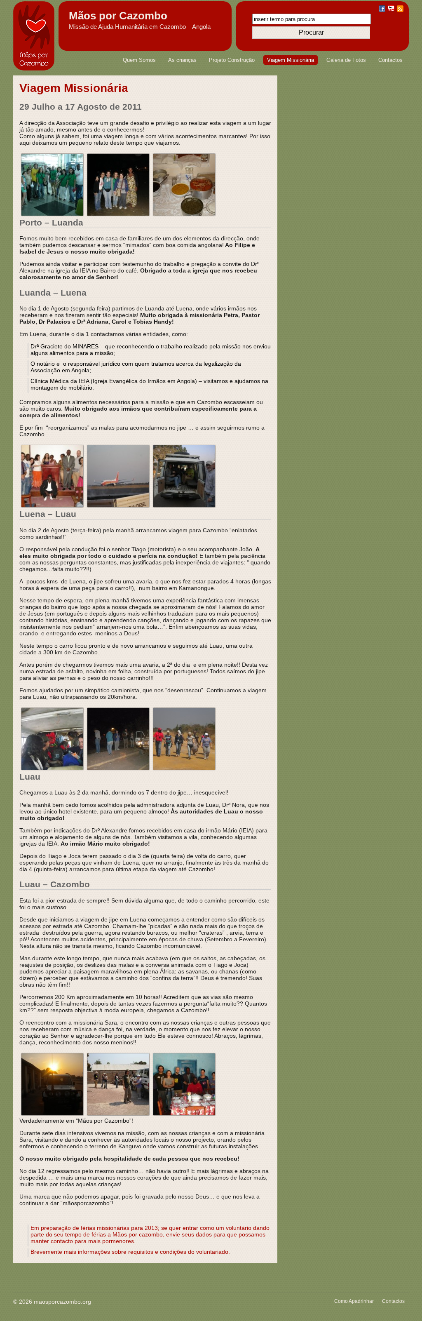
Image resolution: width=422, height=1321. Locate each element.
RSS (400, 8)
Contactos (390, 60)
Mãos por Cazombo (118, 15)
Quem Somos (139, 60)
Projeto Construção (232, 60)
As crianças (182, 60)
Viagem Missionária (290, 60)
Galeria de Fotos (346, 60)
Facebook (382, 8)
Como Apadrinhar (354, 1301)
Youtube (391, 8)
